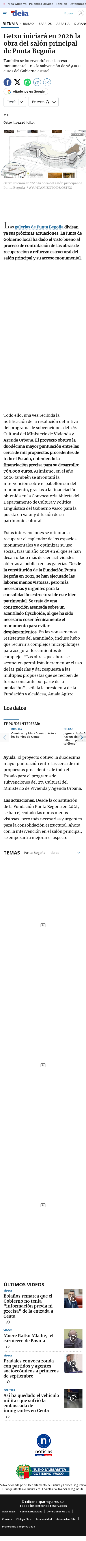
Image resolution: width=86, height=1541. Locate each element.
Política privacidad (31, 1511)
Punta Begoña (34, 852)
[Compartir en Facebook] (7, 83)
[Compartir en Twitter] (17, 83)
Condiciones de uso (58, 1511)
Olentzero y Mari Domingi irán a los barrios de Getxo (33, 735)
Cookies (7, 1519)
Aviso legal (8, 1511)
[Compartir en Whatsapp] (27, 83)
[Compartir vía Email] (47, 83)
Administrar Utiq (66, 1519)
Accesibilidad (44, 1519)
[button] (4, 737)
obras (54, 852)
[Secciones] (5, 13)
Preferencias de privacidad (18, 1526)
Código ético (24, 1519)
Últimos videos (24, 1284)
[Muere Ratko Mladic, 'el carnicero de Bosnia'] (73, 1338)
